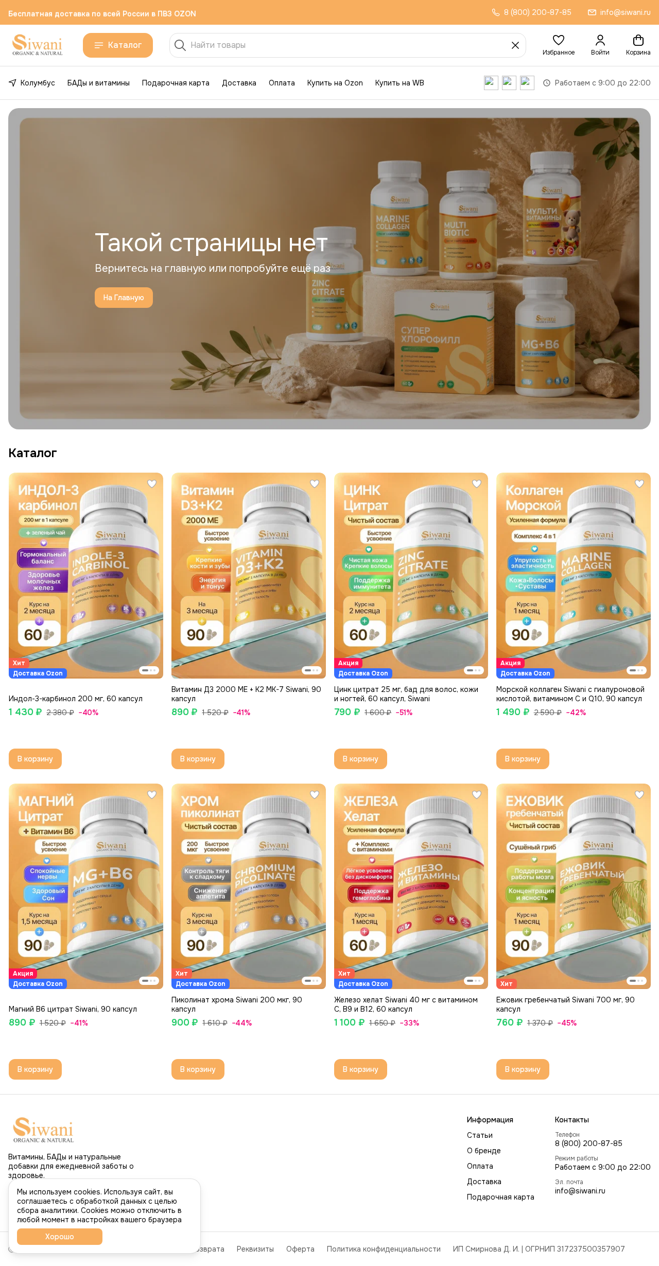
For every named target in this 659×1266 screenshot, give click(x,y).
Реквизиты (255, 1249)
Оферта (300, 1249)
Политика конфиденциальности (384, 1249)
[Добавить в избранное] (152, 484)
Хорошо (59, 1236)
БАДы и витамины (98, 83)
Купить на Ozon (335, 83)
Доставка (239, 83)
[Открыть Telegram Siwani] (509, 83)
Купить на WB (399, 83)
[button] (559, 45)
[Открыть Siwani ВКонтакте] (491, 83)
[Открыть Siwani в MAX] (527, 83)
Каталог (125, 45)
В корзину (35, 759)
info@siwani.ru (580, 1190)
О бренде (484, 1150)
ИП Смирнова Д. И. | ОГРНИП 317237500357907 (539, 1249)
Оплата (282, 83)
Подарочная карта (176, 83)
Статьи (480, 1135)
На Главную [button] (123, 297)
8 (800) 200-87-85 (588, 1143)
